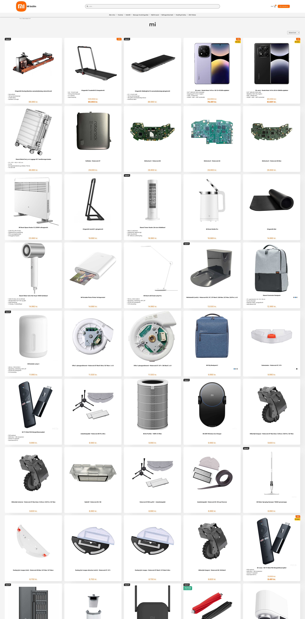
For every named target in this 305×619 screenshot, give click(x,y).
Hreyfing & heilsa (181, 15)
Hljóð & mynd (155, 15)
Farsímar (120, 15)
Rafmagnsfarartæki (167, 15)
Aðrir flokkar (192, 15)
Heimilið (128, 15)
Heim (21, 18)
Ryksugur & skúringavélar (140, 15)
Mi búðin (31, 6)
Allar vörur (112, 15)
